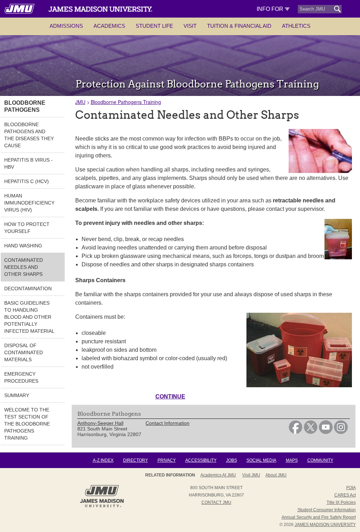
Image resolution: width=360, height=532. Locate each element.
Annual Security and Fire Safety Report (319, 517)
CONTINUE (170, 397)
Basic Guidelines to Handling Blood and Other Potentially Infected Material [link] (29, 317)
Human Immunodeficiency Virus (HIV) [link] (29, 203)
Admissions (66, 26)
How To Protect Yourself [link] (27, 227)
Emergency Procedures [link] (21, 377)
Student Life (154, 26)
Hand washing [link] (23, 245)
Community (320, 460)
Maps (292, 460)
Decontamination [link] (28, 288)
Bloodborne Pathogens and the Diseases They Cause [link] (29, 135)
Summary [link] (16, 395)
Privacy (167, 460)
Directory (135, 460)
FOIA (351, 487)
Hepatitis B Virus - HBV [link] (28, 163)
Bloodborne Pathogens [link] (24, 106)
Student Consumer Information (326, 509)
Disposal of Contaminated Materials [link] (23, 352)
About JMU (276, 475)
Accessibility (201, 460)
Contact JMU (216, 502)
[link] (295, 432)
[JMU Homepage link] (101, 506)
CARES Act (345, 495)
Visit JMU (251, 475)
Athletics (296, 26)
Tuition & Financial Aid (239, 26)
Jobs (231, 460)
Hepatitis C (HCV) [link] (26, 181)
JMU (80, 101)
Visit (190, 26)
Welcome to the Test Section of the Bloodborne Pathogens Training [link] (27, 424)
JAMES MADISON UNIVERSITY (325, 524)
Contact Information (167, 423)
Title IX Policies (341, 502)
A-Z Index (103, 460)
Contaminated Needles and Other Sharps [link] (23, 267)
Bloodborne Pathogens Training (126, 101)
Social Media (261, 460)
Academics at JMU (218, 475)
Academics (109, 26)
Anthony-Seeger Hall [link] (100, 423)
